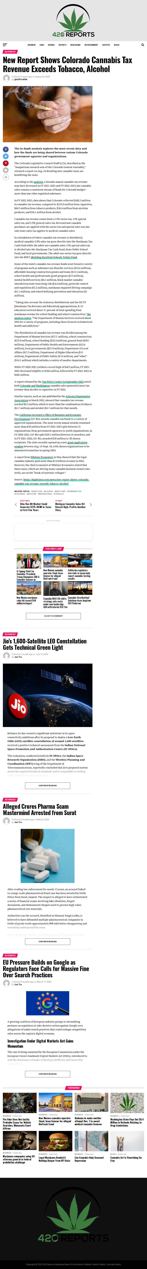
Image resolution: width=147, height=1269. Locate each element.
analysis (38, 181)
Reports (62, 44)
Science (51, 44)
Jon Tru (18, 657)
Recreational (45, 494)
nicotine (32, 494)
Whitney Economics (42, 457)
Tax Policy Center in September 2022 (63, 381)
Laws (42, 44)
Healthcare (75, 44)
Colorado (20, 494)
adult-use (37, 491)
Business (32, 44)
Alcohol (49, 491)
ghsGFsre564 (20, 79)
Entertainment (91, 44)
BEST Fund (60, 491)
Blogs (116, 44)
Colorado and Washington (35, 385)
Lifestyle (106, 44)
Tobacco (59, 494)
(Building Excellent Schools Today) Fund (54, 257)
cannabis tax (74, 491)
